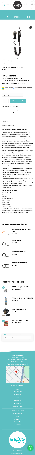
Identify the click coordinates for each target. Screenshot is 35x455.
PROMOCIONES (17, 413)
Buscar (29, 337)
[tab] (17, 121)
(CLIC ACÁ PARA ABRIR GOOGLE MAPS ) (17, 364)
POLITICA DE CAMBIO (17, 407)
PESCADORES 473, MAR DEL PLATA (17, 359)
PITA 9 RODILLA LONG (19, 252)
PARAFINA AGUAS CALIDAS (20, 320)
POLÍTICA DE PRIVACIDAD (17, 410)
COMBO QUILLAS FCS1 (19, 309)
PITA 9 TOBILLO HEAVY (19, 263)
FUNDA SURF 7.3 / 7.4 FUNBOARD (22, 298)
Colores (4, 92)
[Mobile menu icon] (32, 5)
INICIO (17, 397)
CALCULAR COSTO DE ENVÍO (10, 106)
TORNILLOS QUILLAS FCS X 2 (21, 287)
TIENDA (17, 416)
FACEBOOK (17, 424)
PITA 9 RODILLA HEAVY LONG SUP (21, 230)
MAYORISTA (17, 400)
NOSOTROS (17, 403)
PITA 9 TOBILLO (17, 240)
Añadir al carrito (18, 101)
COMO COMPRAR (17, 391)
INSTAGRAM (17, 421)
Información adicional (8, 125)
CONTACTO (17, 394)
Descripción (5, 121)
